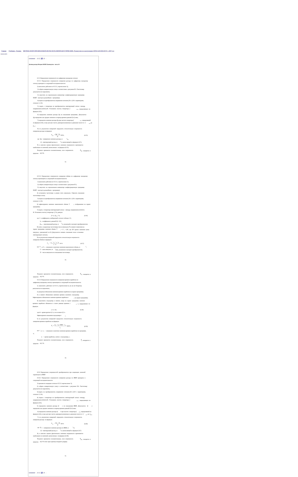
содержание (32, 58)
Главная (3, 51)
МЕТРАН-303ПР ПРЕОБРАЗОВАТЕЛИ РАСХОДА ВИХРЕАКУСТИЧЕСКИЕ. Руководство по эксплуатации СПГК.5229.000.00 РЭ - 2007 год (68, 51)
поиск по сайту (4, 53)
